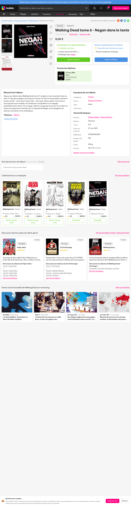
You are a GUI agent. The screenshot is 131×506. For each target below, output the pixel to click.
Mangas (23, 14)
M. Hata (6, 214)
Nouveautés (73, 14)
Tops (81, 14)
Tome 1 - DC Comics (53, 266)
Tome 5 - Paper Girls (10, 273)
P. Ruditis (18, 214)
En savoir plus (106, 2)
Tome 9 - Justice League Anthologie (59, 273)
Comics (12, 14)
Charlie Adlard (93, 117)
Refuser (125, 501)
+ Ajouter (16, 115)
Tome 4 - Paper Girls (10, 271)
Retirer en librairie (111, 60)
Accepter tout (112, 501)
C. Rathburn (28, 214)
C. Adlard (57, 214)
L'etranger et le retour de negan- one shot (104, 268)
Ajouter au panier (73, 60)
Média (93, 14)
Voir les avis (73, 34)
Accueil (4, 21)
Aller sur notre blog (122, 287)
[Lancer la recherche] (86, 8)
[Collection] (95, 8)
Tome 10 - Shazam (52, 275)
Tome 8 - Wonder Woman (55, 271)
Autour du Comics (21, 21)
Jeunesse (34, 14)
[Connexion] (101, 8)
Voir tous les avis (123, 162)
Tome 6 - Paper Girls (10, 275)
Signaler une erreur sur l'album (84, 153)
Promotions (47, 14)
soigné (73, 54)
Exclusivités (60, 14)
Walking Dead (33, 21)
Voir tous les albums (122, 175)
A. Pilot (11, 214)
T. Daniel (37, 214)
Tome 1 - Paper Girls (10, 266)
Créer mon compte (121, 8)
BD (4, 14)
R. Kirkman (49, 214)
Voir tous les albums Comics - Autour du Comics (112, 233)
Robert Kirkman (106, 117)
